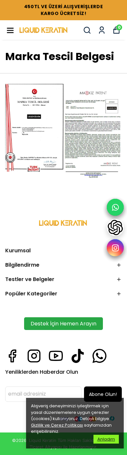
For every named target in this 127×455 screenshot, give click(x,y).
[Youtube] (56, 356)
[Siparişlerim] (102, 30)
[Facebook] (12, 356)
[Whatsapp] (99, 356)
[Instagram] (34, 356)
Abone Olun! (103, 394)
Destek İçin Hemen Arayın (63, 323)
